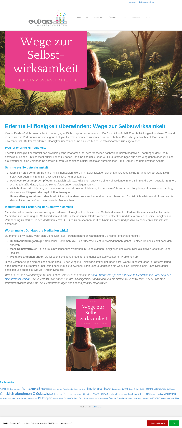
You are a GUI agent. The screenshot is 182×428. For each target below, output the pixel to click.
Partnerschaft (32, 398)
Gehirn (149, 389)
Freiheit (136, 389)
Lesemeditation (156, 394)
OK (174, 423)
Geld (168, 389)
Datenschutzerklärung (81, 423)
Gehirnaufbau (160, 389)
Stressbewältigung (125, 398)
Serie (97, 398)
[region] (91, 422)
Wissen (154, 398)
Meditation (169, 393)
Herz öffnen (77, 394)
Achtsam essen (16, 389)
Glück (173, 389)
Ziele (177, 398)
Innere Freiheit (100, 394)
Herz (70, 394)
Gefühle (142, 389)
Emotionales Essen (99, 388)
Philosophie (45, 398)
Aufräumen (57, 389)
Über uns (112, 17)
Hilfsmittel (86, 394)
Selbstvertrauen (86, 398)
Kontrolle (124, 394)
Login (148, 17)
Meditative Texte (5, 398)
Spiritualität (104, 398)
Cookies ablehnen (158, 423)
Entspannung (116, 389)
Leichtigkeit (133, 394)
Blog (86, 17)
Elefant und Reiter (80, 389)
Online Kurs (98, 17)
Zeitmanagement (166, 398)
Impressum (132, 2)
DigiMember (98, 407)
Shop (124, 17)
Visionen (146, 398)
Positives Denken (58, 398)
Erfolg (125, 388)
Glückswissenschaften (50, 393)
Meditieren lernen (19, 398)
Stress (112, 398)
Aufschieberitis (68, 389)
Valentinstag (138, 398)
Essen (131, 389)
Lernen (145, 393)
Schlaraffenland (71, 398)
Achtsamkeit (31, 388)
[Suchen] (153, 17)
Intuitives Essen (115, 394)
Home (79, 17)
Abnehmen (5, 389)
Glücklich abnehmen (16, 394)
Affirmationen (46, 389)
